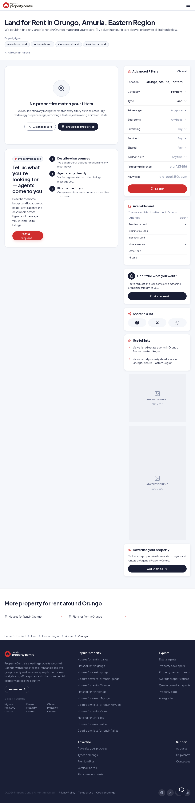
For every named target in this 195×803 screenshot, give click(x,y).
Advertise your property (93, 748)
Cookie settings (105, 792)
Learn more (15, 689)
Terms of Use (85, 792)
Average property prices (174, 678)
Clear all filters (42, 126)
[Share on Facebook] (137, 322)
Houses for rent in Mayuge (94, 685)
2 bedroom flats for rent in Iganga (98, 678)
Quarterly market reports (174, 685)
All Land (133, 257)
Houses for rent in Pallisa (93, 711)
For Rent (21, 636)
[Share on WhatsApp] (177, 322)
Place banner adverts (91, 774)
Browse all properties (80, 126)
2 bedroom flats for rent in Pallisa (98, 730)
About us (181, 748)
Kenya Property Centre (31, 708)
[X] (170, 792)
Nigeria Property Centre (10, 708)
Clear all (182, 71)
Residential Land (96, 44)
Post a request (26, 236)
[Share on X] (157, 322)
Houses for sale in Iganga (93, 672)
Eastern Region (51, 636)
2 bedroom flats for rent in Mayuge (99, 704)
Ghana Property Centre (52, 708)
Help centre (183, 755)
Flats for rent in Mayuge (92, 691)
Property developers (172, 665)
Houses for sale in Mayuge (94, 698)
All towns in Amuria (19, 52)
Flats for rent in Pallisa (91, 717)
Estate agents (167, 659)
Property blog (168, 691)
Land (34, 636)
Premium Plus (86, 761)
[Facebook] (161, 792)
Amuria (69, 636)
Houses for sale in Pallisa (92, 724)
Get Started (155, 568)
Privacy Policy (67, 792)
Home (8, 636)
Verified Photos (87, 768)
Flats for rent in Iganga (91, 665)
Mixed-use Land (17, 44)
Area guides (166, 698)
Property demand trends (174, 672)
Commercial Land (68, 44)
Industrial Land (42, 44)
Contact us (183, 761)
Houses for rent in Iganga (93, 659)
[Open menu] (188, 5)
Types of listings (88, 755)
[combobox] (166, 82)
